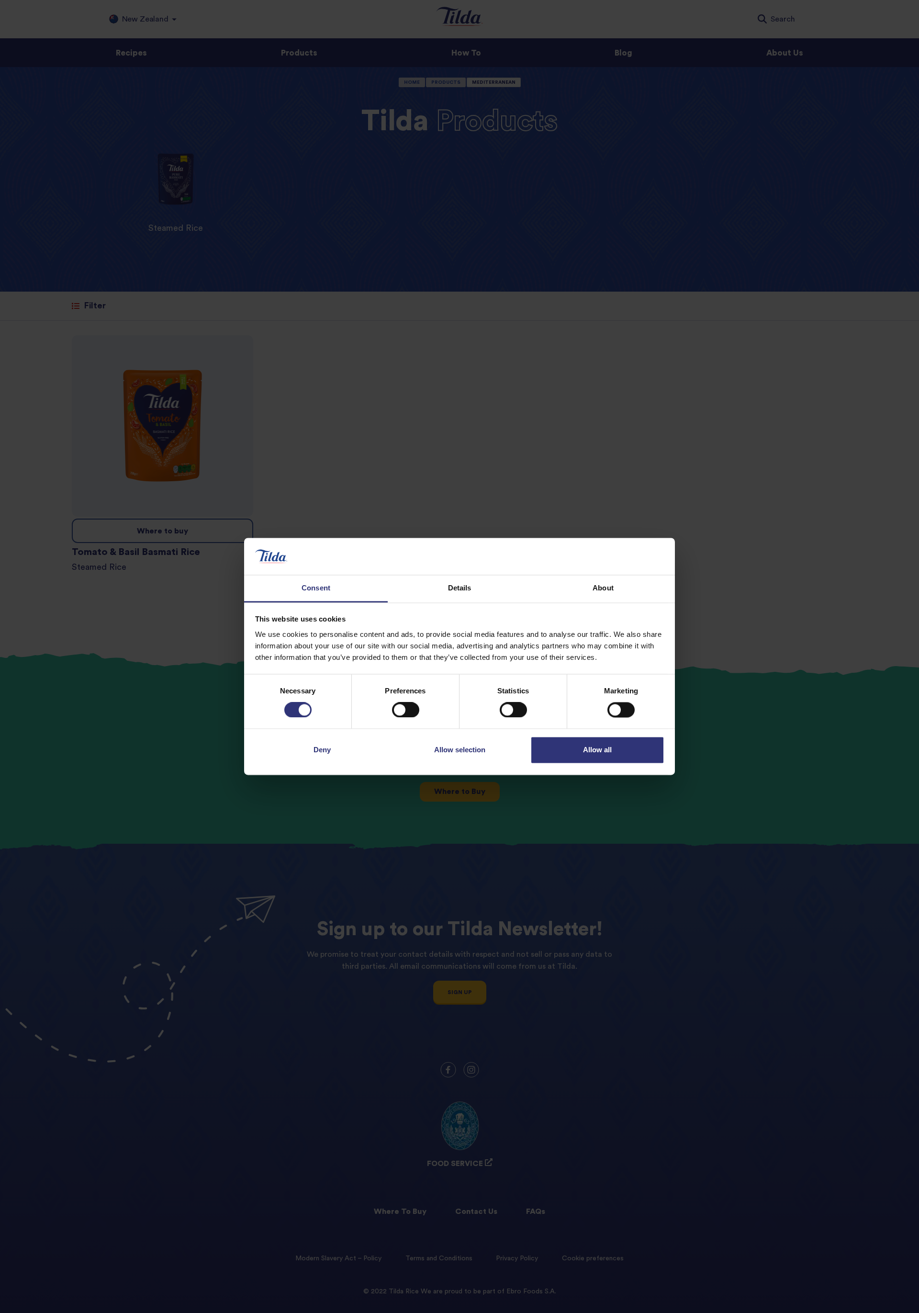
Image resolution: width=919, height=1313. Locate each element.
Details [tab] (459, 588)
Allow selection (459, 750)
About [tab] (603, 588)
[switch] (405, 710)
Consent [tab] (316, 588)
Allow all (597, 750)
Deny (322, 750)
